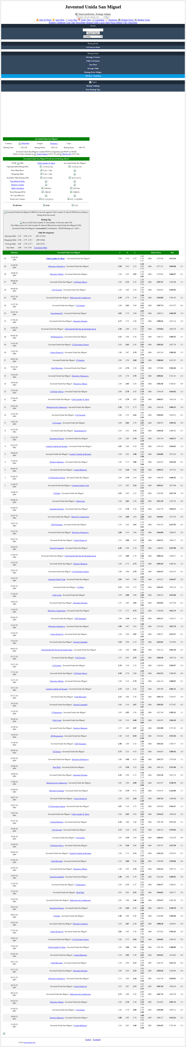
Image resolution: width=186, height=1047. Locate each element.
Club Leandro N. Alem (80, 399)
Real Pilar (57, 767)
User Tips (70, 22)
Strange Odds (92, 22)
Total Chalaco (42, 154)
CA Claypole (57, 290)
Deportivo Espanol (56, 791)
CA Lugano (80, 305)
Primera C (54, 143)
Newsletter (81, 22)
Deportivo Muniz (57, 274)
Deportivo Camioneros (80, 517)
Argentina (25, 143)
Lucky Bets (104, 22)
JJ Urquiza (80, 360)
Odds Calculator (17, 188)
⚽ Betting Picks (126, 20)
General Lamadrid (57, 548)
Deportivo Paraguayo (56, 266)
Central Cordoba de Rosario (57, 446)
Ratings (52, 22)
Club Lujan (80, 501)
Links (88, 1040)
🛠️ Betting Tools (142, 20)
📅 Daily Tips (84, 20)
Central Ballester (80, 470)
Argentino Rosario (80, 321)
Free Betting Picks (17, 181)
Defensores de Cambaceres (80, 298)
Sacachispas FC (57, 313)
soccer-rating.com (29, 1042)
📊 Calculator (97, 20)
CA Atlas (56, 493)
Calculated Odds (40, 248)
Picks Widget (116, 22)
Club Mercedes (57, 368)
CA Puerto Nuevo (80, 282)
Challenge (61, 22)
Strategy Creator (17, 185)
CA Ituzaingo (57, 712)
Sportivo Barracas (57, 462)
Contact (96, 1040)
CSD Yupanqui (57, 525)
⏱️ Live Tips (71, 20)
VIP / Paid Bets (130, 22)
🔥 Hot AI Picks (43, 20)
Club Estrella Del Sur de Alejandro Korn (80, 329)
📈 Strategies (111, 20)
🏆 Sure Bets (58, 20)
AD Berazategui (57, 337)
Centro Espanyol (56, 352)
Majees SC (67, 154)
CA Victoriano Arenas (80, 344)
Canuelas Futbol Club (80, 485)
